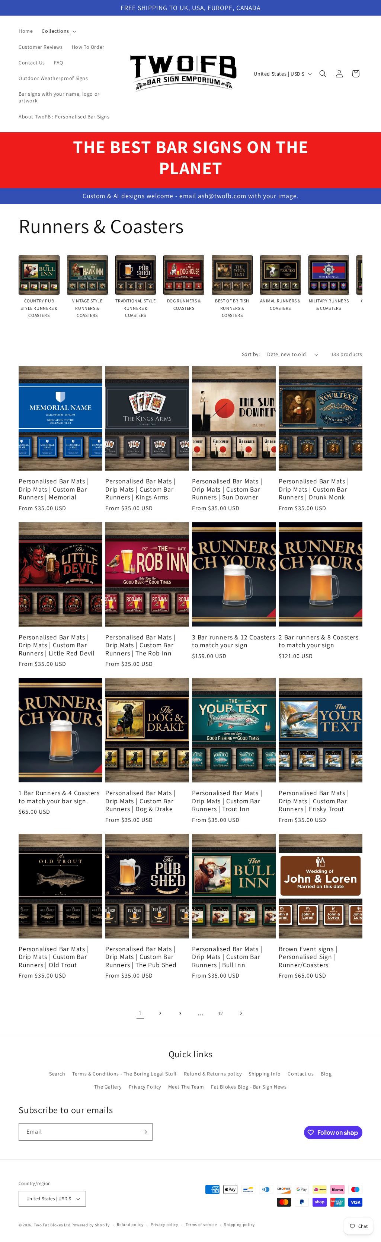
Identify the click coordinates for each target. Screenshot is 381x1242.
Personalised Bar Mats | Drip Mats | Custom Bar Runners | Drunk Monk (314, 489)
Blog (326, 1073)
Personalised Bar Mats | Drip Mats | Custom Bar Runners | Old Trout (54, 957)
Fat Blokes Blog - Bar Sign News (249, 1086)
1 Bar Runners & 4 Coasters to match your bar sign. (59, 797)
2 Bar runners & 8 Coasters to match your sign (319, 641)
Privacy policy (164, 1224)
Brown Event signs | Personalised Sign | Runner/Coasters (308, 957)
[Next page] (241, 1013)
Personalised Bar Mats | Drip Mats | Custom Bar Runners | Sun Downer (227, 489)
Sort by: (251, 354)
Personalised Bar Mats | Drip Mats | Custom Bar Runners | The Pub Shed (141, 957)
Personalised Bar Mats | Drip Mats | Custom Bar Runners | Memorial (54, 489)
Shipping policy (239, 1224)
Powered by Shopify (90, 1224)
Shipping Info (265, 1073)
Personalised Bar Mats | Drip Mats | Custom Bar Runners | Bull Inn (227, 957)
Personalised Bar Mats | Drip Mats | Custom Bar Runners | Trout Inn (227, 801)
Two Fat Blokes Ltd (52, 1224)
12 (220, 1013)
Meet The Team (186, 1086)
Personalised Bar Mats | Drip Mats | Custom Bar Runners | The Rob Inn (140, 645)
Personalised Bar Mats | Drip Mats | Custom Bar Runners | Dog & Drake (140, 801)
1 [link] (140, 1013)
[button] (58, 31)
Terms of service (201, 1224)
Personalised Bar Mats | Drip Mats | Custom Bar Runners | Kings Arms (140, 489)
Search (57, 1073)
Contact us (301, 1073)
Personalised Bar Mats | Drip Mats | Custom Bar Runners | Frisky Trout (314, 801)
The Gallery (108, 1086)
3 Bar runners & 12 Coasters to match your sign (233, 641)
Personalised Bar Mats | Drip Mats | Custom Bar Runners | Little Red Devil (57, 645)
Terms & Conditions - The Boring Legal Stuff (124, 1073)
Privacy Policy (145, 1086)
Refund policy (130, 1224)
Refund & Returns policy (213, 1073)
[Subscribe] (144, 1132)
